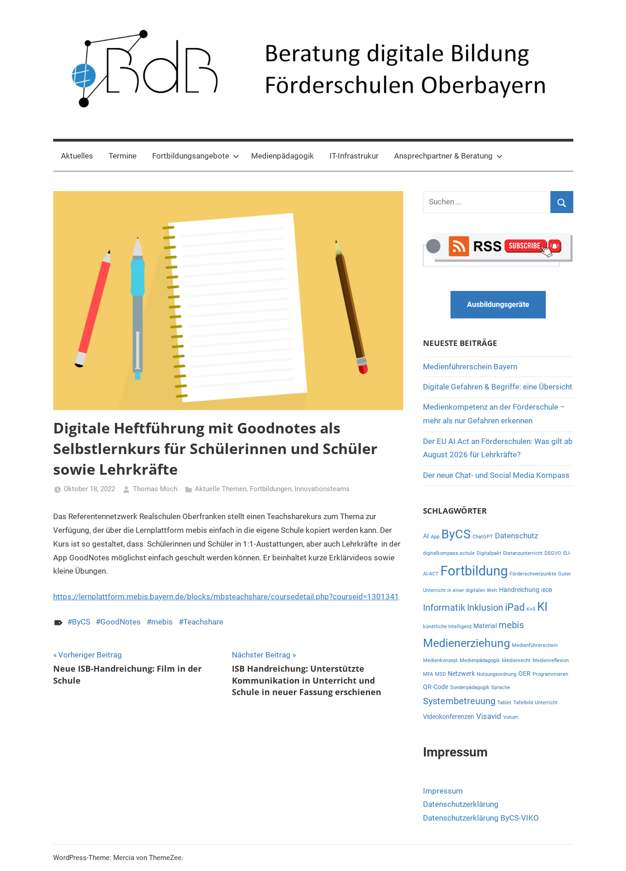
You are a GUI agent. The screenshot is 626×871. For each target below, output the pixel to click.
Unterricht (546, 703)
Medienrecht (516, 660)
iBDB (546, 590)
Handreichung (519, 589)
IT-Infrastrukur (354, 155)
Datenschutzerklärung (461, 804)
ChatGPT (482, 537)
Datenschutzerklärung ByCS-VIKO (481, 817)
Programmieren (550, 674)
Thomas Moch (155, 489)
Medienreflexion (551, 660)
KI (542, 607)
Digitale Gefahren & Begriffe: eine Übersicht (497, 386)
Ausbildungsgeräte (498, 304)
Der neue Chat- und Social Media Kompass (496, 475)
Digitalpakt (489, 553)
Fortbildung (474, 571)
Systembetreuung (459, 701)
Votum (510, 717)
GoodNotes (120, 621)
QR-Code (435, 686)
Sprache (500, 687)
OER (524, 673)
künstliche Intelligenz (447, 627)
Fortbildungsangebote (190, 155)
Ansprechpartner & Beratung (443, 155)
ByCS (81, 621)
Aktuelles (77, 155)
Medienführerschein (535, 645)
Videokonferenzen (448, 716)
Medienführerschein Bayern (470, 366)
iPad (515, 607)
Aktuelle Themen (221, 489)
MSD (440, 674)
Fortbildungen (270, 489)
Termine (123, 155)
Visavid (488, 716)
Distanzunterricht (523, 553)
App (435, 537)
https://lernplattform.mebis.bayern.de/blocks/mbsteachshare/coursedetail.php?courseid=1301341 (226, 596)
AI (426, 536)
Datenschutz (516, 535)
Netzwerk (461, 673)
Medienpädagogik (282, 155)
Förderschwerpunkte (533, 574)
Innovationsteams (322, 489)
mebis (162, 621)
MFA (428, 674)
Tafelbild (523, 703)
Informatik (444, 608)
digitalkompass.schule (449, 553)
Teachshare (203, 621)
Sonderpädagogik (469, 687)
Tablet (504, 703)
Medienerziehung (466, 643)
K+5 (531, 609)
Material (485, 626)
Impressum (443, 790)
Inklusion (485, 608)
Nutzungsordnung (496, 674)
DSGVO (552, 553)
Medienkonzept (440, 660)
